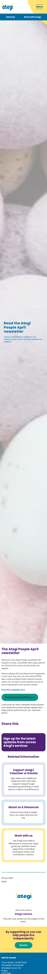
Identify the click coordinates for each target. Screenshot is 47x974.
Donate (24, 945)
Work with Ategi (32, 17)
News (4, 881)
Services (10, 17)
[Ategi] (7, 7)
